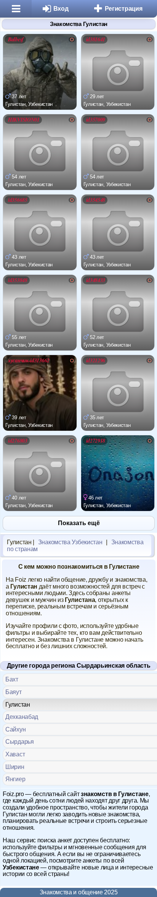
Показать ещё (79, 523)
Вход (61, 8)
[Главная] (16, 9)
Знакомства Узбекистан (70, 542)
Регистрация (124, 8)
